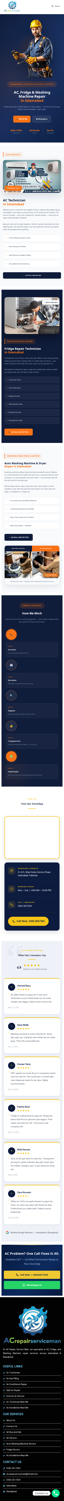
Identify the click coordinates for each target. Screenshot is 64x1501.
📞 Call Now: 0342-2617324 (32, 275)
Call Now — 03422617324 (34, 1274)
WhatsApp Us (34, 1284)
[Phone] (56, 1493)
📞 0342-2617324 (22, 119)
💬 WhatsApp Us (41, 119)
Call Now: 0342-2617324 (31, 921)
